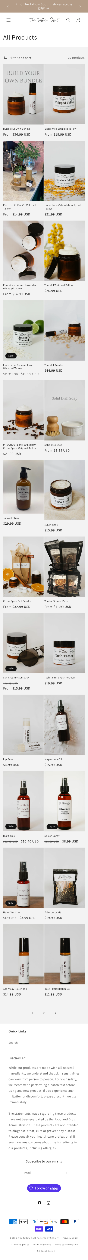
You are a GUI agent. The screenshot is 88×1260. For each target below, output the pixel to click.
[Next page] (55, 1013)
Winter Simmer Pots (56, 601)
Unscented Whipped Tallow (60, 128)
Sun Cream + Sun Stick (16, 677)
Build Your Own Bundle (16, 128)
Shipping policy (46, 1250)
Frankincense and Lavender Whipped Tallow (19, 286)
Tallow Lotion (11, 518)
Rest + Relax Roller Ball (57, 988)
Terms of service (42, 1244)
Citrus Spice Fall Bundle (17, 601)
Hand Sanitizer (12, 912)
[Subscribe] (65, 1173)
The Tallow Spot (27, 1237)
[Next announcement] (80, 6)
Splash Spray (52, 835)
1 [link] (32, 1013)
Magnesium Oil (53, 759)
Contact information (66, 1244)
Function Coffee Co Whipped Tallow (19, 207)
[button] (8, 20)
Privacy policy (71, 1237)
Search (13, 1043)
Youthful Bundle (53, 365)
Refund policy (21, 1244)
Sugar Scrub (51, 524)
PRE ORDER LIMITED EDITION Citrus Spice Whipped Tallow (20, 446)
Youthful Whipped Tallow (58, 285)
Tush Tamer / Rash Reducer (59, 677)
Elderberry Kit (52, 912)
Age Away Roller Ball (15, 988)
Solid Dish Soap (53, 444)
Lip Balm (8, 759)
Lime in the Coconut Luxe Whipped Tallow (17, 366)
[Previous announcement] (8, 6)
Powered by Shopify (48, 1237)
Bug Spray (9, 835)
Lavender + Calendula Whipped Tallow (62, 207)
